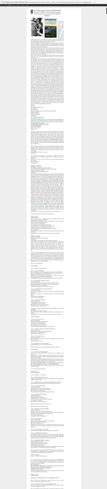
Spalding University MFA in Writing (41, 205)
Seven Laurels (39, 177)
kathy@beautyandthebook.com (39, 211)
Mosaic (14, 5)
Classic (2, 5)
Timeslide (27, 5)
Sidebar (18, 5)
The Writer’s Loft (58, 205)
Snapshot (22, 5)
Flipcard (5, 5)
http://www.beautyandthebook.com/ (38, 117)
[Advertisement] (70, 29)
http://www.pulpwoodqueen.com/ (37, 118)
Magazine (10, 5)
